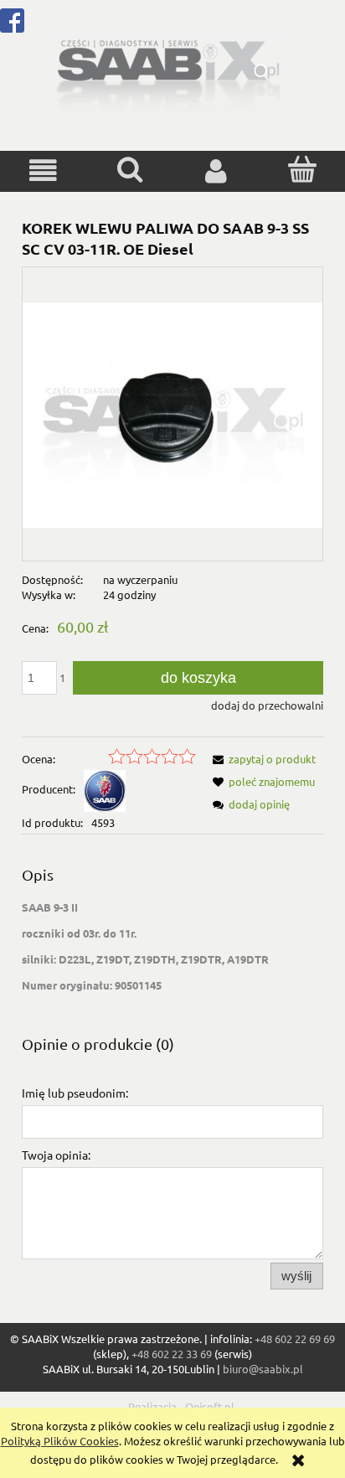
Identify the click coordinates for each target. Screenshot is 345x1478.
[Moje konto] (215, 170)
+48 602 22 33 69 (171, 1353)
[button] (43, 170)
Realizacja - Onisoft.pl (181, 1406)
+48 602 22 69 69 (295, 1338)
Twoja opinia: (56, 1154)
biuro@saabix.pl (263, 1369)
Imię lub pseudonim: (75, 1092)
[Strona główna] (168, 70)
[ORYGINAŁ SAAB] (105, 789)
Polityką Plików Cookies (60, 1441)
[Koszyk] (302, 169)
